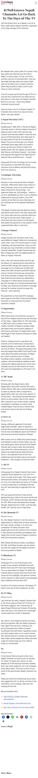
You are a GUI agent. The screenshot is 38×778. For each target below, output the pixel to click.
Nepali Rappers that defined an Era (17, 703)
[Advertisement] (19, 51)
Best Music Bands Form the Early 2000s (19, 707)
